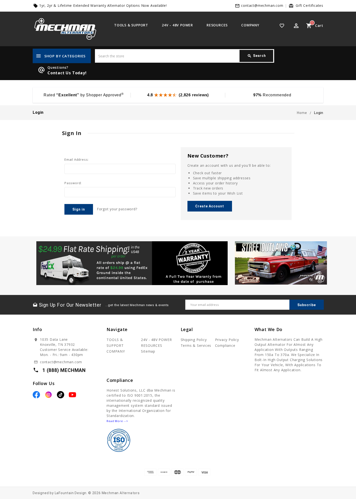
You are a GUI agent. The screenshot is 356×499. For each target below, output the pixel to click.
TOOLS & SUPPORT (131, 25)
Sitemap (148, 351)
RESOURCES (217, 25)
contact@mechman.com (262, 5)
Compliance (225, 345)
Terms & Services (196, 345)
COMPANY (250, 25)
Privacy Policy (227, 339)
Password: (73, 183)
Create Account (209, 206)
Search (256, 56)
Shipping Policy (194, 339)
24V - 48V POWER (177, 25)
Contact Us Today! (67, 72)
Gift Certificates (309, 5)
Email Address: (76, 159)
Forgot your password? (117, 209)
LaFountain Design (71, 493)
